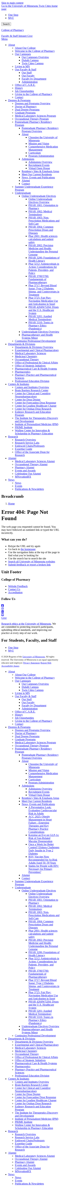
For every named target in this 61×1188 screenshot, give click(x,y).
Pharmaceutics (22, 1066)
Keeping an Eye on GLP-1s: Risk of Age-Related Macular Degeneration (43, 838)
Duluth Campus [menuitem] (30, 60)
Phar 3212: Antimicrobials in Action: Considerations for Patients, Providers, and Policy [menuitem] (43, 268)
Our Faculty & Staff (25, 696)
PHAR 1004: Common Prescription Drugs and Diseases (40, 924)
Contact (19, 724)
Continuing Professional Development (35, 1035)
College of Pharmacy (12, 30)
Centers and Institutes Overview (32, 1081)
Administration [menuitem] (30, 81)
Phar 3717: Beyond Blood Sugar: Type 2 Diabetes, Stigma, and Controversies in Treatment (43, 985)
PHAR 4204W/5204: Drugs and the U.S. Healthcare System (43, 1004)
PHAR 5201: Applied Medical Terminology (40, 1012)
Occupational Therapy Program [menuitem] (32, 118)
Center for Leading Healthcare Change (35, 1100)
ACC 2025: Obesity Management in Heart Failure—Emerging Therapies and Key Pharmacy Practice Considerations (40, 824)
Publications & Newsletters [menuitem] (29, 489)
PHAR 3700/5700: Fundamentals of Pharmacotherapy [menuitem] (38, 279)
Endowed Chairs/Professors (30, 1140)
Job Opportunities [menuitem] (24, 91)
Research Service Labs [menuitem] (27, 442)
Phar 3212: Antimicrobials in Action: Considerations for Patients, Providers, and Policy (43, 963)
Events (18, 1180)
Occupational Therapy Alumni (31, 1158)
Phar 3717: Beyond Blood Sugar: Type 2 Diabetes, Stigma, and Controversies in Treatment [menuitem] (43, 290)
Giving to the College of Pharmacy (33, 720)
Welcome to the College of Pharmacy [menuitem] (35, 51)
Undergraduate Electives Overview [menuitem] (40, 331)
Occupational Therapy (27, 1054)
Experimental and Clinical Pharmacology (37, 1044)
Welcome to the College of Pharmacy (35, 677)
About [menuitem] (11, 44)
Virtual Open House (39, 794)
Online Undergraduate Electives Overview (40, 895)
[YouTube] (30, 614)
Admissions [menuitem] (28, 158)
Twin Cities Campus (33, 690)
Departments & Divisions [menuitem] (21, 344)
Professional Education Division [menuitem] (32, 381)
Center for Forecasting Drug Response (35, 1097)
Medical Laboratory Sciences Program (35, 742)
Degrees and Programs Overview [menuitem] (32, 103)
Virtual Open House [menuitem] (39, 168)
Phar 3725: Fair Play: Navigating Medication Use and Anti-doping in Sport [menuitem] (43, 300)
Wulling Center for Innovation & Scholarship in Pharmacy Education (34, 1127)
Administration (30, 708)
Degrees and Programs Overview (32, 730)
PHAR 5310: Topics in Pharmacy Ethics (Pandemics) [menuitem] (40, 325)
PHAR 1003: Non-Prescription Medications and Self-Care (43, 915)
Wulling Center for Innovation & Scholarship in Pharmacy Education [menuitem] (34, 432)
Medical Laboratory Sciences (30, 1047)
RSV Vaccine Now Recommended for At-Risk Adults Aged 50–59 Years (42, 859)
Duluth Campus (30, 687)
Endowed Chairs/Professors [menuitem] (30, 445)
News (11, 1174)
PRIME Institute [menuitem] (23, 427)
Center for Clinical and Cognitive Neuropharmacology (32, 1090)
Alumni (26, 875)
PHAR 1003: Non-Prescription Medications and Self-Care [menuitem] (43, 220)
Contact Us (14, 589)
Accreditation (15, 592)
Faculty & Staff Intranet (14, 35)
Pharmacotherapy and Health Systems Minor (37, 1031)
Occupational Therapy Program (32, 745)
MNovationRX (23, 1171)
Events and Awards (25, 1165)
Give (30, 35)
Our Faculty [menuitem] (28, 75)
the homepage (28, 549)
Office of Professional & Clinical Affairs (36, 1057)
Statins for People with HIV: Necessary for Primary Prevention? (43, 869)
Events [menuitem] (18, 485)
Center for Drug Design (27, 1094)
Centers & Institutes (18, 1078)
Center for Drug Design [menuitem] (27, 399)
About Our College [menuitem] (25, 47)
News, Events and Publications (38, 804)
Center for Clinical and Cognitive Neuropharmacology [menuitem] (32, 395)
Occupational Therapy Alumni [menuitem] (31, 464)
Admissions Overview (40, 788)
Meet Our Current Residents (37, 801)
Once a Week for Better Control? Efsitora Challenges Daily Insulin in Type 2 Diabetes (43, 849)
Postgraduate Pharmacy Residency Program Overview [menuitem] (40, 130)
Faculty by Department (34, 705)
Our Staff (27, 699)
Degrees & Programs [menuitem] (19, 100)
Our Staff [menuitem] (27, 72)
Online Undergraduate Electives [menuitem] (39, 196)
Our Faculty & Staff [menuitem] (25, 69)
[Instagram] (30, 608)
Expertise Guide (23, 1143)
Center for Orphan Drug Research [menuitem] (33, 408)
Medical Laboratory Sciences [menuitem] (30, 353)
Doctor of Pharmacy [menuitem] (26, 106)
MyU (11, 17)
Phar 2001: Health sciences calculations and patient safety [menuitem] (42, 239)
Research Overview (25, 1134)
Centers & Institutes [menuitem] (18, 384)
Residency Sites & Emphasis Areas (40, 798)
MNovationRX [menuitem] (23, 476)
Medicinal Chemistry (26, 1051)
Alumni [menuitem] (26, 180)
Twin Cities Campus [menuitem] (33, 63)
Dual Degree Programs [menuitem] (27, 109)
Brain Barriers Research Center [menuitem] (31, 390)
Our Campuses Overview (35, 683)
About (11, 671)
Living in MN (22, 693)
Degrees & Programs (19, 727)
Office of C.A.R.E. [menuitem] (25, 84)
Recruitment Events (38, 791)
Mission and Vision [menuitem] (38, 143)
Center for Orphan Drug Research (33, 1103)
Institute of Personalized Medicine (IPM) (36, 1118)
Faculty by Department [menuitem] (34, 78)
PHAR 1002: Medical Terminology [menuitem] (40, 213)
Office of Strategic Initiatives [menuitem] (30, 365)
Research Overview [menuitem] (25, 439)
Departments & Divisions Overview (34, 1041)
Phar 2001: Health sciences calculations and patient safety (42, 933)
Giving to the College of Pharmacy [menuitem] (33, 94)
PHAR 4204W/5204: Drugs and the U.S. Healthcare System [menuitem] (43, 310)
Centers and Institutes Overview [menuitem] (32, 387)
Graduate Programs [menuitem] (25, 112)
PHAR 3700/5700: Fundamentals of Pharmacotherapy (38, 973)
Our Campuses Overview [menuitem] (35, 57)
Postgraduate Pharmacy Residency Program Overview (40, 756)
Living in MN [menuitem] (22, 66)
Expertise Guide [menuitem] (23, 448)
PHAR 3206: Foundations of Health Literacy (43, 954)
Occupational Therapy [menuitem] (27, 359)
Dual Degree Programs (27, 736)
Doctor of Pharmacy (26, 733)
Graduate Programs (25, 739)
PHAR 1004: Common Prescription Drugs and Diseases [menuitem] (40, 229)
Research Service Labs (27, 1137)
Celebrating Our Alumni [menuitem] (28, 473)
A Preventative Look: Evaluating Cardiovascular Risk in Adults (42, 810)
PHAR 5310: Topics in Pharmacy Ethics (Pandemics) (40, 1020)
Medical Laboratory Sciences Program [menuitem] (35, 115)
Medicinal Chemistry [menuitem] (26, 356)
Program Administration (41, 782)
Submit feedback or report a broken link (29, 564)
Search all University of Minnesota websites (31, 561)
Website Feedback (18, 586)
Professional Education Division (32, 1075)
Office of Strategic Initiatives (30, 1060)
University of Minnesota (34, 656)
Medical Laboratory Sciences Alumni (35, 1155)
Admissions (28, 785)
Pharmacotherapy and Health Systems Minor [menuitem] (37, 336)
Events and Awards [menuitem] (25, 470)
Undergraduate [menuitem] (23, 192)
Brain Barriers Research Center (31, 1084)
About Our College (25, 674)
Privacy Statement (31, 663)
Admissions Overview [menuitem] (40, 162)
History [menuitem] (19, 88)
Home (11, 503)
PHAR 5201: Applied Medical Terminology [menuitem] (40, 318)
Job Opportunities (24, 717)
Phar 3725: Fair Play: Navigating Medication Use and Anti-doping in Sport (43, 995)
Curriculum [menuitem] (34, 152)
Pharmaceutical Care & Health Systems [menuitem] (36, 368)
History (19, 714)
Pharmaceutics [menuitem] (22, 371)
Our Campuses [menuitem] (23, 54)
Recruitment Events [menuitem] (38, 165)
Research (13, 1131)
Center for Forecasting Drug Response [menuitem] (35, 402)
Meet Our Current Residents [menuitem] (37, 174)
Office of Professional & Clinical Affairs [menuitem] (36, 362)
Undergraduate (23, 887)
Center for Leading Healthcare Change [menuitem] (35, 405)
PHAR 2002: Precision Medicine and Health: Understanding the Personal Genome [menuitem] (43, 250)
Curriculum (34, 779)
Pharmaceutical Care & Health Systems (36, 1063)
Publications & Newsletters (29, 1183)
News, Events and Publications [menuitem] (38, 177)
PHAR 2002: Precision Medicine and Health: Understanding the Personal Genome (43, 944)
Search (6, 24)
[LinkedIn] (30, 611)
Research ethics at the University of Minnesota (26, 623)
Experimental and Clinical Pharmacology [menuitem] (37, 350)
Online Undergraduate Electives (39, 890)
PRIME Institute (23, 1121)
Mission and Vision (38, 770)
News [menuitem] (11, 479)
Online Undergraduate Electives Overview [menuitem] (40, 201)
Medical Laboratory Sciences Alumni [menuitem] (35, 461)
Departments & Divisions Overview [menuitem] (34, 347)
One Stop (13, 14)
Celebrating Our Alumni (28, 1168)
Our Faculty (28, 702)
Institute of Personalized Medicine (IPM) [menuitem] (36, 424)
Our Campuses (23, 680)
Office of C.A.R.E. (25, 711)
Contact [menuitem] (19, 97)
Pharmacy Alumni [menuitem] (24, 467)
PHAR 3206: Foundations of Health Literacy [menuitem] (43, 259)
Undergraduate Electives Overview (40, 1026)
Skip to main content (12, 2)
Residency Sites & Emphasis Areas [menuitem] (40, 171)
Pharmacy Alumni (24, 1162)
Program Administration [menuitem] (41, 155)
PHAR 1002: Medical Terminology (40, 908)
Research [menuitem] (13, 436)
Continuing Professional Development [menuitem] (35, 341)
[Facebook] (30, 605)
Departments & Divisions (21, 1038)
